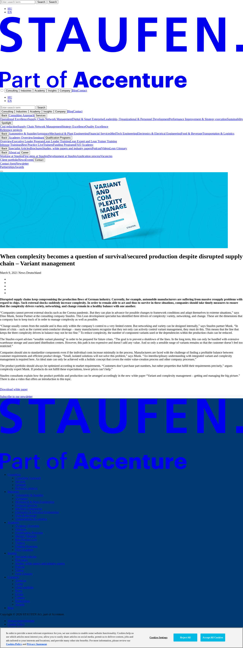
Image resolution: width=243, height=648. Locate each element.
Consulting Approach (21, 115)
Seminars (38, 137)
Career (24, 152)
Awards (19, 167)
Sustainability (235, 119)
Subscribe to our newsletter (16, 396)
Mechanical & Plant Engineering (69, 133)
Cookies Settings (158, 637)
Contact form (8, 163)
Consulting (12, 90)
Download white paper (14, 389)
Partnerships (7, 167)
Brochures (36, 148)
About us (14, 152)
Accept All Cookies (213, 637)
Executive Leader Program (28, 141)
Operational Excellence (14, 119)
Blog (75, 90)
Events (29, 159)
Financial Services (99, 133)
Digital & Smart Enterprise (88, 119)
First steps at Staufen (35, 156)
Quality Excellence (96, 126)
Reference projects (11, 130)
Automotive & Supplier (23, 133)
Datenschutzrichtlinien (21, 620)
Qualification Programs (58, 137)
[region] (121, 637)
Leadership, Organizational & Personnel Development (136, 119)
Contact (82, 90)
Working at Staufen (11, 156)
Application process (88, 156)
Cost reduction (8, 126)
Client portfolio (9, 159)
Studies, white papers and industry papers (67, 148)
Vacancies (106, 156)
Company (65, 90)
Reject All (185, 637)
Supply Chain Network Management (50, 119)
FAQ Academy (84, 144)
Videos (105, 148)
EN (10, 12)
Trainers (48, 144)
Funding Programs (64, 144)
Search (41, 2)
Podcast (96, 148)
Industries (26, 90)
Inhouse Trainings (10, 144)
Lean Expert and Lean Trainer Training (93, 141)
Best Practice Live (32, 144)
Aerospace (43, 133)
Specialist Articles (19, 148)
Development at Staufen (62, 156)
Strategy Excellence (73, 126)
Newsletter (22, 163)
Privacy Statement (37, 644)
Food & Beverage (191, 133)
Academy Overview (21, 137)
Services (41, 115)
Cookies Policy (14, 644)
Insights (52, 90)
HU (10, 8)
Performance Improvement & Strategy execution (198, 119)
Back (4, 115)
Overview (6, 141)
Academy (40, 90)
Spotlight (6, 123)
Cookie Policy (16, 624)
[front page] (121, 86)
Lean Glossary (118, 148)
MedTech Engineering (123, 133)
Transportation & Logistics (218, 133)
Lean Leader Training (57, 141)
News (21, 159)
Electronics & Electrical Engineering (159, 133)
